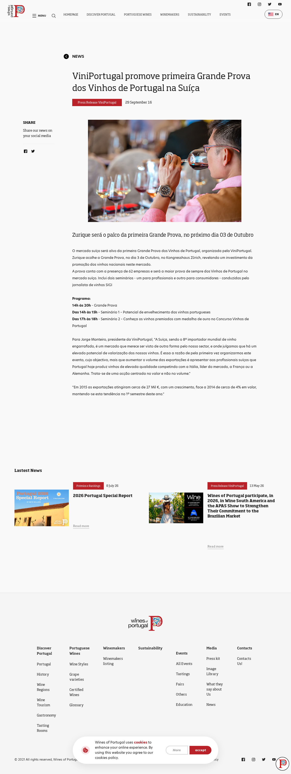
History (43, 674)
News (78, 56)
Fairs (180, 684)
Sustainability (199, 14)
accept (200, 750)
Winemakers (169, 14)
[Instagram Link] (259, 4)
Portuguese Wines (138, 14)
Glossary (76, 705)
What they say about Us (214, 689)
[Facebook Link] (24, 150)
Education (184, 704)
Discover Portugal (101, 14)
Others (181, 694)
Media (211, 648)
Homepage (70, 14)
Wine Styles (78, 664)
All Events (184, 664)
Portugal (44, 664)
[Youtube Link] (279, 4)
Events (225, 14)
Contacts (244, 648)
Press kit (213, 658)
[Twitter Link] (32, 150)
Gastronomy (46, 715)
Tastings (183, 674)
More (177, 750)
